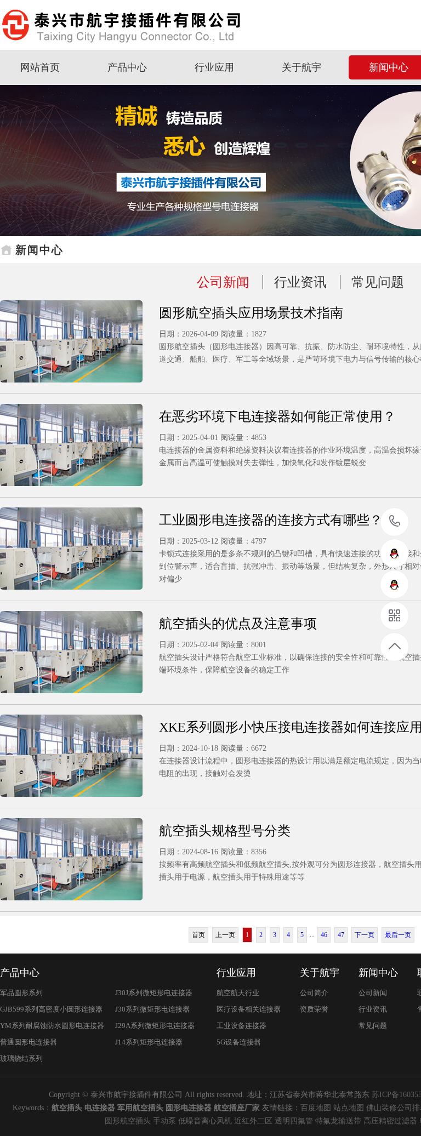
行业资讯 (300, 282)
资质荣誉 (314, 1009)
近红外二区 (253, 1121)
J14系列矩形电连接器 (149, 1042)
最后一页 (398, 935)
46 (324, 935)
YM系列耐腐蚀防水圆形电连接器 (52, 1025)
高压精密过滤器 (390, 1121)
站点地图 (348, 1108)
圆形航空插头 (128, 1121)
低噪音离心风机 (205, 1121)
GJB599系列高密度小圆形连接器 (51, 1009)
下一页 (364, 935)
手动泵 (164, 1121)
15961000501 (394, 521)
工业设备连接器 (241, 1025)
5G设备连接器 (239, 1042)
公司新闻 (223, 282)
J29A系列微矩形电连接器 (155, 1025)
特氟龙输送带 (338, 1121)
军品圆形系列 (21, 993)
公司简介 (314, 993)
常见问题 (377, 282)
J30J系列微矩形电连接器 (153, 993)
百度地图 (315, 1108)
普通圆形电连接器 (28, 1042)
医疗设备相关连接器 (249, 1009)
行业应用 (214, 67)
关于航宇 (301, 67)
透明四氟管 (294, 1121)
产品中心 (127, 67)
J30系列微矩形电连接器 (152, 1009)
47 (341, 935)
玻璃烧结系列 (21, 1058)
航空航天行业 (238, 993)
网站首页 (40, 67)
